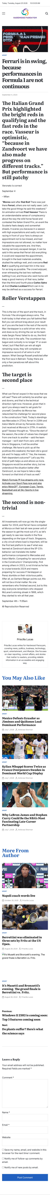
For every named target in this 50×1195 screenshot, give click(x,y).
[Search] (46, 13)
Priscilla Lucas (28, 900)
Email (5, 1124)
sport (4, 55)
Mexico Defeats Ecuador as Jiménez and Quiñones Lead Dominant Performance (22, 721)
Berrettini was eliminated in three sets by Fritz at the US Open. (22, 940)
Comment (8, 1077)
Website (6, 1137)
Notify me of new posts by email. (21, 1167)
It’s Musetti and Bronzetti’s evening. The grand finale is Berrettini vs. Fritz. (21, 988)
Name (6, 1112)
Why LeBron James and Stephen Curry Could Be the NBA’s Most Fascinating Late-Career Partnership (24, 819)
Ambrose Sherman (25, 730)
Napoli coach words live (18, 895)
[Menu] (3, 13)
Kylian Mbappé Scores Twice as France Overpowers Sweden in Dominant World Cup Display (24, 769)
